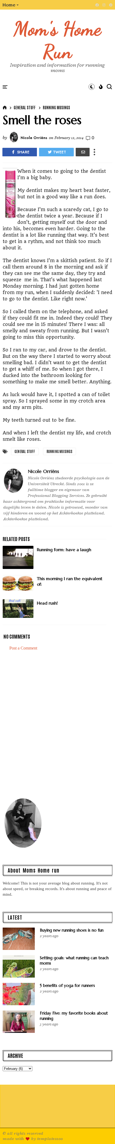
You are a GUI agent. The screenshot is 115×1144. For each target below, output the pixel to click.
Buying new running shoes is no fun (71, 930)
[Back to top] (102, 1131)
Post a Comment (23, 648)
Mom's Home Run (57, 40)
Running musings (56, 107)
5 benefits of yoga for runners (67, 985)
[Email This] (83, 152)
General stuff (25, 107)
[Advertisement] (57, 726)
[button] (11, 5)
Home (9, 4)
